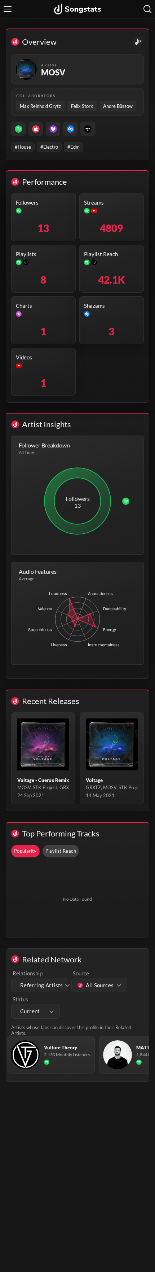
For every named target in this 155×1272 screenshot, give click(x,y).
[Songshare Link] (138, 42)
